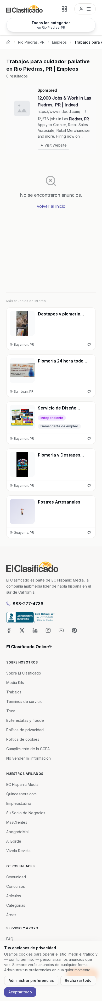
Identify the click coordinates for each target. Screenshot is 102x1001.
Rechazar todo (78, 980)
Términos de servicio (24, 701)
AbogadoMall (17, 831)
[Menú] (85, 8)
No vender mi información (28, 758)
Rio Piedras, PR (31, 42)
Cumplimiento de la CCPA (28, 748)
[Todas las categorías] (64, 9)
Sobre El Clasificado (23, 673)
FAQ (9, 939)
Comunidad (16, 877)
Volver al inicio (51, 206)
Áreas (11, 914)
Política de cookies (22, 739)
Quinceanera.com (21, 794)
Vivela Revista (18, 850)
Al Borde (13, 841)
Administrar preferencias (31, 980)
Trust (10, 711)
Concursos (15, 886)
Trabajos (13, 692)
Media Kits (15, 682)
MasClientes (16, 822)
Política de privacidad (25, 730)
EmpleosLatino (18, 803)
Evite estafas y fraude (25, 720)
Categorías (15, 905)
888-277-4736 (28, 603)
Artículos (13, 896)
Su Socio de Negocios (25, 813)
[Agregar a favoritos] (89, 344)
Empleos (59, 42)
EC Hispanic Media (22, 784)
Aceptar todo (20, 992)
